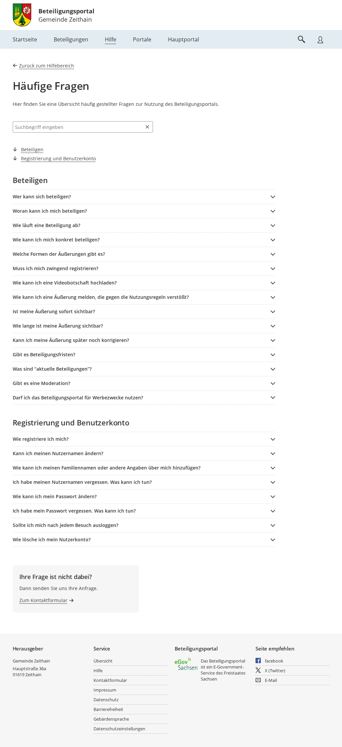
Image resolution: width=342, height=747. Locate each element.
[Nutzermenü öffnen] (320, 39)
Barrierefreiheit (108, 709)
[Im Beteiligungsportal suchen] (301, 39)
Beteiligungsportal (66, 11)
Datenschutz (106, 700)
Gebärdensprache (111, 719)
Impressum (105, 690)
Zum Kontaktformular (43, 600)
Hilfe (98, 671)
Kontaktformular (110, 680)
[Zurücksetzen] (147, 127)
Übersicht (103, 661)
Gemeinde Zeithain (31, 661)
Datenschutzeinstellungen (119, 729)
